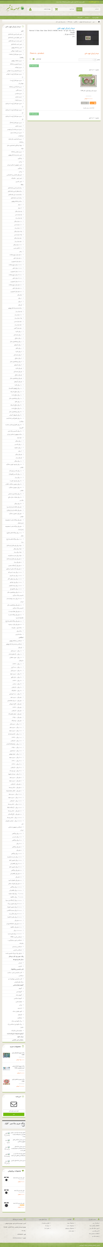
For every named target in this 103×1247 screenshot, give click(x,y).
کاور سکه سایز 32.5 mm (18, 1203)
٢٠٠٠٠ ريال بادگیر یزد (15, 914)
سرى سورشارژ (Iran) (16, 122)
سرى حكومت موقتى (16, 51)
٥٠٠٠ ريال (18, 877)
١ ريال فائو (19, 348)
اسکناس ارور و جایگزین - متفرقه (15, 942)
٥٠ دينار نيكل (18, 238)
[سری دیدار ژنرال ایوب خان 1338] (88, 81)
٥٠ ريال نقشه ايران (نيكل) (14, 510)
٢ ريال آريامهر (18, 365)
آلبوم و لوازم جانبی (13, 14)
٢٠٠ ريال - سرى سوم (15, 757)
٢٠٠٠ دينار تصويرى (16, 281)
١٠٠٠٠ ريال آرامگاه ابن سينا (14, 900)
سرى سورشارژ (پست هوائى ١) (14, 75)
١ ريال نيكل (18, 441)
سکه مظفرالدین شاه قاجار (15, 191)
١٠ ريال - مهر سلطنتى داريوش (16, 659)
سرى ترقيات (18, 100)
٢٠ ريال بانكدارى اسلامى (15, 494)
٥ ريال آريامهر (18, 381)
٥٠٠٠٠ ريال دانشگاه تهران (14, 924)
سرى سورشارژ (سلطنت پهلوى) (16, 56)
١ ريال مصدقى (18, 335)
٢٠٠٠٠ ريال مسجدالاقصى (14, 910)
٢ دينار (20, 208)
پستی (20, 162)
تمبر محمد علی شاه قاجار (15, 41)
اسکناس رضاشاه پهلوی (15, 641)
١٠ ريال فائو (18, 401)
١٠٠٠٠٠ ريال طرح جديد (15, 934)
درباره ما (87, 18)
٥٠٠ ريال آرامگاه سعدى (15, 565)
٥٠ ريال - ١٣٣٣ (17, 707)
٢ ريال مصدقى (18, 355)
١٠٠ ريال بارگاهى (17, 833)
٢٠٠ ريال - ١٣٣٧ (16, 764)
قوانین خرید (95, 18)
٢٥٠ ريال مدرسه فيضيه (15, 555)
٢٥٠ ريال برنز (18, 552)
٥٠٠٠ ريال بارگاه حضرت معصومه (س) (15, 616)
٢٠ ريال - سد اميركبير (15, 694)
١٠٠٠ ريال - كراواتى (16, 801)
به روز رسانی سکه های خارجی (18, 1161)
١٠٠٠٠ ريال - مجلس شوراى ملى (14, 822)
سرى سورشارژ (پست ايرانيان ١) (14, 105)
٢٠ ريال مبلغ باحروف (16, 405)
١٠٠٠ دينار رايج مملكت (15, 265)
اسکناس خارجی (17, 950)
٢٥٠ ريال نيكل (17, 549)
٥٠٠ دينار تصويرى (16, 261)
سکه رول (19, 631)
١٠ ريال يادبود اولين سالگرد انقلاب (14, 466)
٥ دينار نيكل (18, 211)
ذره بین (20, 1008)
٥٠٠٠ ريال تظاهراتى (16, 873)
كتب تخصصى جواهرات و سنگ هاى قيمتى (15, 980)
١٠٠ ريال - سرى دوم (16, 727)
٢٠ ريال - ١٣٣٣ (17, 680)
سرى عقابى (19, 90)
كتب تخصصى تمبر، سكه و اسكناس (15, 974)
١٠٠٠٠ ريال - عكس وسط (14, 817)
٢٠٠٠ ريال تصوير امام (15, 867)
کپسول (20, 1014)
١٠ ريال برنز (18, 477)
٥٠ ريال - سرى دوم (16, 697)
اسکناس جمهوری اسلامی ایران (15, 828)
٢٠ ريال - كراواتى (17, 687)
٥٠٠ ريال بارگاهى (17, 847)
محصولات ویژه (70, 1223)
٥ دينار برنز (18, 218)
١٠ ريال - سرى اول (16, 651)
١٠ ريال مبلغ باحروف (16, 391)
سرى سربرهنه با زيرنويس (14, 129)
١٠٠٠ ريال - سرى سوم (15, 797)
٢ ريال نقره (19, 351)
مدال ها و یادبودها (39, 14)
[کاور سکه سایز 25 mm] (6, 1191)
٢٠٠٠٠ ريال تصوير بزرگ (15, 904)
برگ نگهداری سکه (17, 1021)
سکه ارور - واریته (17, 628)
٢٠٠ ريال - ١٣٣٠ (16, 761)
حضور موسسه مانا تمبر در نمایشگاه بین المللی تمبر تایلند (18, 1155)
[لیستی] (29, 59)
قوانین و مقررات (46, 1223)
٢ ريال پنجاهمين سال (16, 361)
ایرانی (20, 963)
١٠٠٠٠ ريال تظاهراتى (15, 890)
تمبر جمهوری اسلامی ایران (14, 165)
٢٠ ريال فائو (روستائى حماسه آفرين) (14, 426)
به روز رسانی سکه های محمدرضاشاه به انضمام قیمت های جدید (18, 1148)
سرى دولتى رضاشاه (16, 152)
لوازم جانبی (19, 1001)
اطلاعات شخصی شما (94, 1233)
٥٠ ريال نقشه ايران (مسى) (14, 507)
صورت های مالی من (94, 1228)
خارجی (20, 966)
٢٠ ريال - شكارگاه (17, 690)
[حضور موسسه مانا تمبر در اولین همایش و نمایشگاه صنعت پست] (6, 1134)
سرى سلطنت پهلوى (16, 61)
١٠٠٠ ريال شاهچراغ (16, 589)
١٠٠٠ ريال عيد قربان (16, 575)
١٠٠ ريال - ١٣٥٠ (16, 747)
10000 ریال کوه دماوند (15, 893)
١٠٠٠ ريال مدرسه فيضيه (14, 857)
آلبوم (20, 988)
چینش (98, 60)
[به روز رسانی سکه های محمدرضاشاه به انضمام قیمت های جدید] (6, 1148)
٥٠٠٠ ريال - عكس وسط (15, 811)
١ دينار (20, 204)
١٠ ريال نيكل (18, 461)
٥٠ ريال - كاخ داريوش (15, 704)
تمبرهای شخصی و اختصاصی (14, 175)
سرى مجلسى (18, 93)
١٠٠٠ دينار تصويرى (16, 271)
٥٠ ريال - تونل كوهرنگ (15, 714)
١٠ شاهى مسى (18, 248)
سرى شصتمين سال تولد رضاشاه (15, 140)
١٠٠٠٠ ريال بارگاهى (16, 887)
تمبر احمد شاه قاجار (16, 44)
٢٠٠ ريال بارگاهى (17, 840)
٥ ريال (20, 305)
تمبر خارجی (19, 181)
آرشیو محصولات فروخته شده (15, 1033)
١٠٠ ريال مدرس (17, 837)
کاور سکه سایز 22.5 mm (18, 1177)
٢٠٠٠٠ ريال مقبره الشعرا (14, 917)
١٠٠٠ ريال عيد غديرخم (15, 572)
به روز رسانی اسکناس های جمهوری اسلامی (19, 1141)
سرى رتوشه (18, 67)
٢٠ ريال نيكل (18, 503)
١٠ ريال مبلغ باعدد (16, 395)
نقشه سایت (71, 1231)
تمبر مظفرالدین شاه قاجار (15, 37)
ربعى (20, 251)
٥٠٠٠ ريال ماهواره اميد (15, 880)
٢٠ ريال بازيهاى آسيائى (15, 415)
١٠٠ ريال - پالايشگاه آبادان (14, 744)
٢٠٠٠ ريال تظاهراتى (16, 863)
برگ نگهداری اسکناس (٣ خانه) (15, 1026)
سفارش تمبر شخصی (17, 1040)
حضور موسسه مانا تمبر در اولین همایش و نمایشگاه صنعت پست (70, 2)
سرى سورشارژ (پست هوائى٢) (16, 82)
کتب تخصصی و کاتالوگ (26, 14)
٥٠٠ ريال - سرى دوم (16, 777)
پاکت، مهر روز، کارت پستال (52, 14)
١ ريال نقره (19, 331)
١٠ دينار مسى (18, 225)
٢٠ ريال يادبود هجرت (16, 481)
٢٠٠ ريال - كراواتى (16, 767)
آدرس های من (95, 1231)
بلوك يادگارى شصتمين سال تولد (15, 147)
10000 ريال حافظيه (16, 897)
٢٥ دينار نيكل (18, 231)
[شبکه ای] (33, 59)
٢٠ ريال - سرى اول (16, 670)
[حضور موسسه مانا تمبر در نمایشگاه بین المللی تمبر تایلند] (6, 1155)
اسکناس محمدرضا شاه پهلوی (14, 644)
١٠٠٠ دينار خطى (17, 268)
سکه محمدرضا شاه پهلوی (15, 308)
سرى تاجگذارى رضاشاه (15, 87)
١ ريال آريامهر (18, 345)
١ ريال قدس (18, 444)
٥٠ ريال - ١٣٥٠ (17, 717)
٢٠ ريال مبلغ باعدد (16, 408)
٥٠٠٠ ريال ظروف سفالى (15, 883)
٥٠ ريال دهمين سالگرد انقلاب (16, 515)
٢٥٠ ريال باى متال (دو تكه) (14, 545)
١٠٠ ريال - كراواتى (16, 741)
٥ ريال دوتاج (18, 375)
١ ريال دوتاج (18, 338)
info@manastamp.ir (17, 1237)
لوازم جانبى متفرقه (16, 1030)
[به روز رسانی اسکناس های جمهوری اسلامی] (6, 1141)
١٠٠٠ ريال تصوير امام (15, 860)
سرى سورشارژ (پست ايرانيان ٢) (14, 111)
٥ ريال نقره (19, 368)
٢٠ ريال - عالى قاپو (16, 677)
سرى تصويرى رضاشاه (16, 64)
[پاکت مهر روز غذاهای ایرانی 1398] (6, 1082)
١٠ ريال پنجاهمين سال (15, 398)
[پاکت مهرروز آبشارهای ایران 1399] (6, 1055)
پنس (20, 1005)
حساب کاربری (92, 1219)
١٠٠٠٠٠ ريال (18, 930)
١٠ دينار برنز (18, 228)
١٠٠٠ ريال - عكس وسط (15, 804)
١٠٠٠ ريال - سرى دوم (15, 794)
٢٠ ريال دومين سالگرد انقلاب (13, 484)
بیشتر (73, 36)
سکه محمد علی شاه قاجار (15, 194)
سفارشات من (96, 1223)
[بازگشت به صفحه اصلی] (98, 21)
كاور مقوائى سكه (17, 1011)
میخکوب (19, 1018)
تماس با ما (80, 18)
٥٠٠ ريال (19, 850)
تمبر (75, 14)
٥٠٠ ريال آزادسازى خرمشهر (14, 569)
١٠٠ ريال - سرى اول (16, 724)
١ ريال (20, 298)
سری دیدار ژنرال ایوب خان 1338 (89, 90)
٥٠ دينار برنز (18, 241)
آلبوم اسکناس (18, 998)
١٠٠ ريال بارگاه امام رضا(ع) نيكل (15, 534)
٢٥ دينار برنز (18, 318)
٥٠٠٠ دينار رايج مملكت (15, 285)
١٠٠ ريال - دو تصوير (16, 751)
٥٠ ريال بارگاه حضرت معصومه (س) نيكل (14, 521)
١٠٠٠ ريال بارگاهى (16, 853)
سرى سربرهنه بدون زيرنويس (16, 134)
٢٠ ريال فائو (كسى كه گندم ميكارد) (15, 420)
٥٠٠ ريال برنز (18, 562)
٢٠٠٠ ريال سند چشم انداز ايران (15, 600)
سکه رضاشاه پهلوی (16, 201)
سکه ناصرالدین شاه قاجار (15, 188)
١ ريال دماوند (18, 448)
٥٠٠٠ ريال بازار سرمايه (15, 624)
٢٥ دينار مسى (18, 235)
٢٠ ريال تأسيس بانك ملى (15, 431)
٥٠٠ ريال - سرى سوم (15, 781)
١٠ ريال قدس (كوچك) (15, 474)
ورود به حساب (47, 9)
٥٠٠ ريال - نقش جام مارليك (14, 791)
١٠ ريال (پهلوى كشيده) (15, 388)
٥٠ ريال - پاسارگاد (16, 720)
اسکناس (64, 14)
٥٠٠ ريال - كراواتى (16, 784)
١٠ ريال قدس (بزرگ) (15, 471)
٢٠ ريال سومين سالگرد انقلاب (16, 489)
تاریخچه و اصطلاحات (84, 14)
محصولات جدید (15, 1046)
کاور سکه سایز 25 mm (19, 1190)
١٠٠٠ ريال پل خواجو (16, 582)
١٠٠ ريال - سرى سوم (15, 730)
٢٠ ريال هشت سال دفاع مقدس (15, 498)
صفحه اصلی (94, 14)
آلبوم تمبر (19, 992)
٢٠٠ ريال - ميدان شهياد (15, 774)
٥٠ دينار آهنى (18, 328)
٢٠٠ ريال (19, 843)
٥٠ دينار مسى (18, 321)
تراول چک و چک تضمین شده (14, 953)
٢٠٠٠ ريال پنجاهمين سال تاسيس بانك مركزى (15, 593)
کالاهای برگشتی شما (94, 1225)
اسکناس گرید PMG (16, 937)
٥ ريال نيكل (18, 454)
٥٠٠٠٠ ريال (18, 920)
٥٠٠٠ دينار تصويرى (16, 291)
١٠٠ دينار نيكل (17, 245)
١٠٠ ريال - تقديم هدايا (15, 734)
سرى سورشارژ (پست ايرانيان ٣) (14, 117)
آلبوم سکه (19, 995)
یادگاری (20, 158)
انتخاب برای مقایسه (87, 108)
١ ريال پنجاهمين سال (16, 341)
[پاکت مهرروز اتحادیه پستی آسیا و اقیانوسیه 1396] (6, 1069)
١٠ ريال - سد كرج (16, 667)
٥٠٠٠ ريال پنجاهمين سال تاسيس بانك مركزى (15, 606)
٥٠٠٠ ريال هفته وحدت (15, 611)
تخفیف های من (95, 1236)
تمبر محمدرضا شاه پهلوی (15, 155)
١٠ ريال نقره (18, 385)
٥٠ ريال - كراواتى (17, 710)
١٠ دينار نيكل (18, 221)
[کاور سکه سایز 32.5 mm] (6, 1204)
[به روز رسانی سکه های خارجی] (6, 1162)
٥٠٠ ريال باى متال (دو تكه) (14, 559)
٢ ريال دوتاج (18, 358)
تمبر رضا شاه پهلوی (16, 47)
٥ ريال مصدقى (18, 371)
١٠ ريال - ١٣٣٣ (17, 664)
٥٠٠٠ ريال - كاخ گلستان (15, 814)
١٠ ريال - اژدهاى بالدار (15, 654)
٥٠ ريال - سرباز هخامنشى (14, 700)
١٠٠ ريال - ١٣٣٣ (16, 737)
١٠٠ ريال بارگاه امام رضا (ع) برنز (14, 540)
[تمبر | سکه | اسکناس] (14, 8)
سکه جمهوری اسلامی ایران (14, 434)
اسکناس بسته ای (17, 947)
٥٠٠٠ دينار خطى (17, 288)
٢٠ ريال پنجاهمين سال (15, 412)
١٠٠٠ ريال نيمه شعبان (15, 585)
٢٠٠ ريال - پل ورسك (15, 771)
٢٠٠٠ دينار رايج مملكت (15, 275)
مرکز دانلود (20, 1037)
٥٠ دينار (19, 438)
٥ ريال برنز (19, 458)
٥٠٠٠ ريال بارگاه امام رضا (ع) (14, 621)
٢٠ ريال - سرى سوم (16, 674)
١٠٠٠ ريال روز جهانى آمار (15, 579)
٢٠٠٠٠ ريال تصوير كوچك (14, 907)
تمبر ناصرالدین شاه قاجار (15, 34)
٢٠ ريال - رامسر (17, 684)
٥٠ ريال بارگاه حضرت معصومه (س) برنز (14, 528)
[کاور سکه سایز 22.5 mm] (6, 1179)
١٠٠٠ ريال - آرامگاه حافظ (14, 807)
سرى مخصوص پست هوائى (14, 71)
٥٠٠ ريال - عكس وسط (15, 787)
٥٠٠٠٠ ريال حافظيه (16, 927)
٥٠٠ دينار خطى (17, 258)
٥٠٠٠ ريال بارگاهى (16, 870)
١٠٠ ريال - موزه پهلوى (15, 754)
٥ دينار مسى (18, 215)
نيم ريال (19, 295)
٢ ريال (20, 301)
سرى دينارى (18, 97)
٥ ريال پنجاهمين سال (16, 378)
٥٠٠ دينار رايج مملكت (16, 255)
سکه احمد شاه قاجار (16, 198)
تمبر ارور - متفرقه (16, 178)
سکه (70, 14)
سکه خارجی (18, 634)
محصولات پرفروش (14, 1171)
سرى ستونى (18, 126)
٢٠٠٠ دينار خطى (17, 278)
